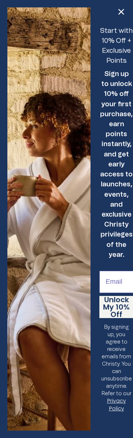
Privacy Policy (116, 404)
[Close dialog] (121, 12)
